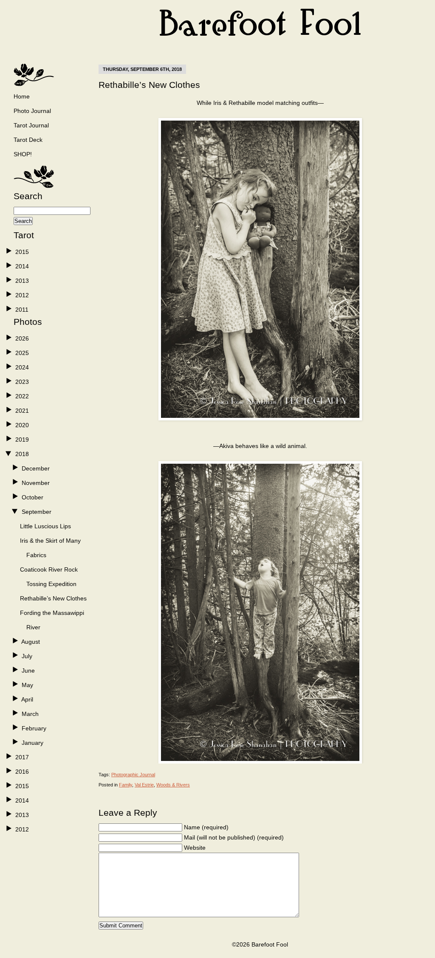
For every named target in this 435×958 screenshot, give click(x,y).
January (32, 742)
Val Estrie (144, 784)
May (27, 685)
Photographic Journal (133, 774)
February (34, 728)
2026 (22, 338)
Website (195, 847)
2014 (22, 266)
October (32, 497)
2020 (22, 425)
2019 (22, 439)
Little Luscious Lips (45, 526)
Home (22, 96)
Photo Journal (32, 110)
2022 (22, 396)
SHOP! (23, 154)
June (28, 670)
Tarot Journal (31, 125)
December (36, 468)
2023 (22, 381)
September (36, 511)
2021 (22, 410)
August (30, 641)
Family (125, 784)
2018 (22, 454)
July (27, 656)
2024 (22, 367)
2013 (22, 280)
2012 (22, 295)
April (27, 699)
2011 (21, 309)
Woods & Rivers (173, 784)
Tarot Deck (28, 139)
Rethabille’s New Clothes (53, 598)
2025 (22, 352)
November (36, 482)
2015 (22, 251)
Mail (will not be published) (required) (234, 837)
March (30, 713)
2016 (22, 771)
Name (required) (206, 827)
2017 (22, 757)
